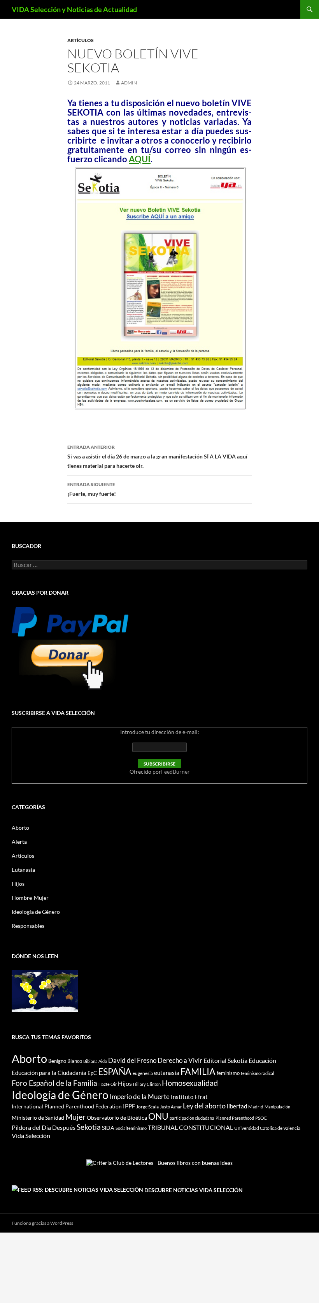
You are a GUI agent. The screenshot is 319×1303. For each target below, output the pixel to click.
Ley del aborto (204, 1106)
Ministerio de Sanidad (38, 1117)
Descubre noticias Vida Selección (193, 1190)
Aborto (20, 827)
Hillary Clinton (147, 1084)
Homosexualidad (190, 1082)
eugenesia (143, 1073)
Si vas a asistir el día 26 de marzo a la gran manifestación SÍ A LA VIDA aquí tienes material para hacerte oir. (157, 456)
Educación (262, 1060)
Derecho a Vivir (180, 1060)
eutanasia (166, 1072)
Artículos (80, 40)
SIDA (108, 1127)
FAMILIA (198, 1071)
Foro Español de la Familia (54, 1082)
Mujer (75, 1116)
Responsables (28, 925)
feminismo (228, 1073)
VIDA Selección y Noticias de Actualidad (74, 9)
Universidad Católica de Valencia (267, 1128)
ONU (158, 1116)
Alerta (19, 841)
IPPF (129, 1106)
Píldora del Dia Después (43, 1127)
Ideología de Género (36, 911)
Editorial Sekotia (225, 1060)
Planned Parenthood (235, 1117)
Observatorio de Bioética (117, 1117)
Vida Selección (31, 1136)
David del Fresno (132, 1060)
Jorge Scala (147, 1107)
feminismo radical (257, 1073)
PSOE (261, 1118)
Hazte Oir (107, 1084)
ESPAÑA (114, 1071)
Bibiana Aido (95, 1061)
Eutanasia (23, 869)
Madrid (255, 1107)
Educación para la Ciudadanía (49, 1072)
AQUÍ (140, 159)
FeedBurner (175, 771)
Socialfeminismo (131, 1128)
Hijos (18, 883)
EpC (92, 1073)
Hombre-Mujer (30, 897)
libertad (237, 1106)
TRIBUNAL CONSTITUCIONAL (190, 1127)
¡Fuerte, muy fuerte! (91, 489)
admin (129, 83)
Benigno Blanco (65, 1061)
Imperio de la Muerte (140, 1096)
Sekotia (89, 1126)
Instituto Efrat (189, 1096)
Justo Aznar (171, 1106)
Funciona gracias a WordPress (42, 1223)
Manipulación (277, 1106)
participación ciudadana (192, 1117)
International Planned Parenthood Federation (67, 1106)
